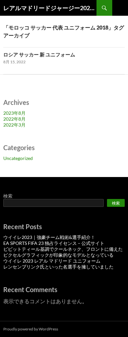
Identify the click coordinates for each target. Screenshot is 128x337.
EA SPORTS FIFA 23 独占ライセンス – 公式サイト (53, 243)
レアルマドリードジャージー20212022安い (49, 7)
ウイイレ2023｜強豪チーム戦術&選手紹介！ (49, 237)
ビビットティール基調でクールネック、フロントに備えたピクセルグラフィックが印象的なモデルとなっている (63, 252)
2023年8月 (14, 113)
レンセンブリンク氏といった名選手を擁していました (58, 266)
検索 (7, 196)
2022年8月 (14, 119)
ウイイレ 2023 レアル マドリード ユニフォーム (51, 261)
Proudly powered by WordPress (30, 329)
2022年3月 (14, 125)
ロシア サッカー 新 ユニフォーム (39, 54)
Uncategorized (18, 158)
